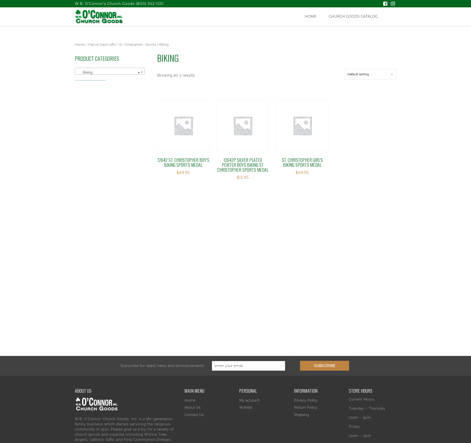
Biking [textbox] (108, 72)
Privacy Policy (306, 400)
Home (310, 16)
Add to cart (182, 121)
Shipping (301, 415)
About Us (192, 407)
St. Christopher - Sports (137, 44)
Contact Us (194, 415)
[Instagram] (393, 4)
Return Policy (305, 407)
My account (249, 400)
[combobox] (110, 71)
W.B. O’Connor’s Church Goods (104, 3)
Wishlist (245, 407)
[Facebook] (385, 4)
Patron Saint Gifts (102, 44)
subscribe (324, 366)
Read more (238, 121)
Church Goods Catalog (353, 16)
